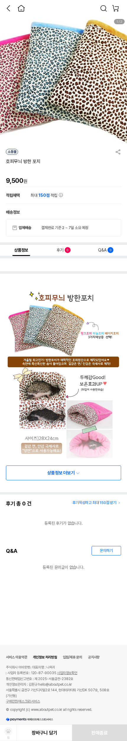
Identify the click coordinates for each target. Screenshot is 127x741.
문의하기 (106, 550)
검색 (103, 8)
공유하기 (118, 152)
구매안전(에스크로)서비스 (23, 701)
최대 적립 (44, 195)
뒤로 (8, 8)
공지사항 (94, 657)
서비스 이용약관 (16, 657)
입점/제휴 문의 (72, 657)
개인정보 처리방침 (45, 657)
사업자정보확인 (67, 673)
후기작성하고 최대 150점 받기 (94, 502)
